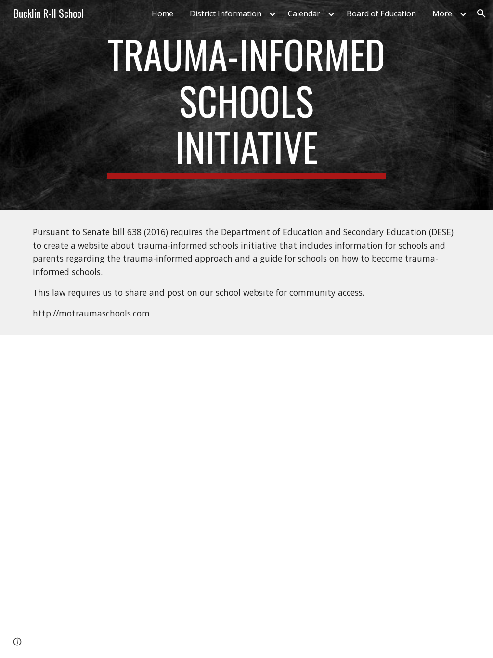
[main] (246, 105)
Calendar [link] (304, 13)
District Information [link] (225, 13)
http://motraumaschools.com (91, 313)
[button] (481, 13)
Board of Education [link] (381, 13)
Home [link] (162, 13)
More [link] (442, 13)
